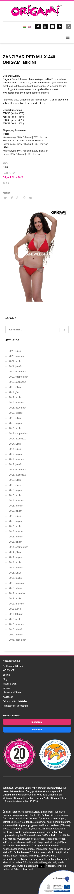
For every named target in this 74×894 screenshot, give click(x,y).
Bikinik (6, 674)
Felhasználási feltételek (15, 701)
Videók (6, 688)
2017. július (15, 443)
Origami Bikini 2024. (13, 177)
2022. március (16, 356)
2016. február (16, 505)
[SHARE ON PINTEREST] (24, 198)
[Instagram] (52, 26)
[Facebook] (38, 26)
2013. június (15, 572)
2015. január (15, 541)
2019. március (16, 402)
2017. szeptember (18, 433)
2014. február (16, 567)
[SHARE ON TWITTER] (5, 198)
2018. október (16, 413)
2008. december (17, 639)
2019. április (15, 397)
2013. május (15, 578)
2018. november (17, 407)
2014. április (15, 562)
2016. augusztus (17, 474)
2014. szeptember (18, 547)
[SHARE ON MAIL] (30, 198)
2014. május (15, 557)
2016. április (15, 495)
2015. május (15, 521)
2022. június (15, 351)
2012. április (15, 598)
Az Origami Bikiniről (13, 666)
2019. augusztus (17, 382)
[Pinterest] (59, 26)
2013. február (16, 588)
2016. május (15, 490)
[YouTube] (45, 26)
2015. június (15, 516)
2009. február (16, 634)
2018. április (15, 428)
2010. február (16, 629)
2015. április (15, 526)
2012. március (16, 603)
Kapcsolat (8, 697)
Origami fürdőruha (23, 798)
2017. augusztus (17, 438)
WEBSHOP (9, 670)
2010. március (16, 624)
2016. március (16, 500)
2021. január (15, 366)
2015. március (16, 531)
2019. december (17, 371)
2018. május (15, 423)
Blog (5, 679)
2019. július (15, 387)
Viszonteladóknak (12, 692)
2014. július (15, 552)
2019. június (15, 392)
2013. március (16, 583)
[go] (64, 329)
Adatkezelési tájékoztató (15, 705)
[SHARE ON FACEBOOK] (11, 198)
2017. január (15, 464)
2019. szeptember (18, 376)
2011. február (15, 614)
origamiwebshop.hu (13, 835)
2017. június (15, 449)
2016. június (15, 485)
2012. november (17, 593)
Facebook (37, 729)
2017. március (16, 459)
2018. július (15, 418)
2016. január (15, 511)
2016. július (15, 480)
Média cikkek (10, 683)
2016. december (17, 469)
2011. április (15, 609)
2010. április (15, 619)
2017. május (15, 454)
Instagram (37, 722)
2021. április (15, 361)
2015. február (16, 536)
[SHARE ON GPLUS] (18, 198)
